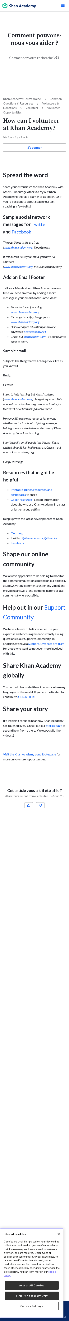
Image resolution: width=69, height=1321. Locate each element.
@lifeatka (50, 538)
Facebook (21, 231)
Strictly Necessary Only (32, 1295)
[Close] (58, 1234)
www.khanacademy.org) (18, 247)
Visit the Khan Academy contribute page (30, 754)
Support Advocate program (46, 643)
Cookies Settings (31, 1306)
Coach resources (22, 499)
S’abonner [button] (34, 147)
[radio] (29, 805)
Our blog (17, 533)
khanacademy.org (35, 331)
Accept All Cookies (31, 1285)
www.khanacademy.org (25, 312)
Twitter (39, 224)
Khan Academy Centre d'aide (22, 98)
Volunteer (31, 107)
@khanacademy (32, 538)
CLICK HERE (26, 697)
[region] (31, 1273)
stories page (54, 725)
